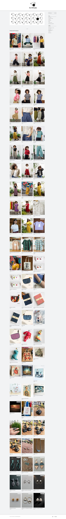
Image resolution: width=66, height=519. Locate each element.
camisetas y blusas (50, 18)
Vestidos (49, 19)
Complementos (50, 22)
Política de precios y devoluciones (50, 30)
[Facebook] (54, 516)
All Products (49, 17)
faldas (49, 21)
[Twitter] (52, 516)
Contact (49, 31)
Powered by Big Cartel (17, 516)
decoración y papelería (51, 23)
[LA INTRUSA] (33, 5)
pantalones (49, 20)
